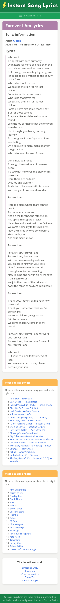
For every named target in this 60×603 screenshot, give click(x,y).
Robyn (13, 518)
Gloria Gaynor (17, 524)
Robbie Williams (17, 546)
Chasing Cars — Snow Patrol (24, 433)
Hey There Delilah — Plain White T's (27, 429)
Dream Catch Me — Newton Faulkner (28, 442)
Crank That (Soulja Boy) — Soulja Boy (28, 417)
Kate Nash (15, 536)
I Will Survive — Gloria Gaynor (24, 411)
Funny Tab (30, 577)
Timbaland (15, 539)
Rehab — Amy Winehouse (23, 451)
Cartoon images (30, 580)
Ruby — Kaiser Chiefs (20, 414)
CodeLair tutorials (30, 574)
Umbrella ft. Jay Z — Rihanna (24, 455)
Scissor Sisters (17, 511)
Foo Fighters (16, 496)
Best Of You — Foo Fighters (23, 401)
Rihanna (14, 514)
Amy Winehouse (18, 489)
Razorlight (15, 530)
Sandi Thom (16, 499)
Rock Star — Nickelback (21, 398)
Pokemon (30, 571)
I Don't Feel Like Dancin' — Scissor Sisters (30, 423)
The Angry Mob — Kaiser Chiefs (25, 420)
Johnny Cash (16, 543)
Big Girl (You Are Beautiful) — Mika (26, 436)
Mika (12, 502)
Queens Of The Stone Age (23, 549)
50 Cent (13, 521)
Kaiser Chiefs (16, 492)
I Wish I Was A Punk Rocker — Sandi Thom (31, 404)
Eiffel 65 (14, 505)
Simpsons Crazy (30, 567)
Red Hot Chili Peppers (20, 533)
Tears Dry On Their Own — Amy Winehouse (32, 439)
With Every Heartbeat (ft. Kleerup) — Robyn (30, 445)
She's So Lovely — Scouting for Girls (27, 426)
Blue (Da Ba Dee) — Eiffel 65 (24, 408)
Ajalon (17, 41)
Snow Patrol (16, 508)
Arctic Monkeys (17, 527)
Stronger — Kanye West (21, 448)
